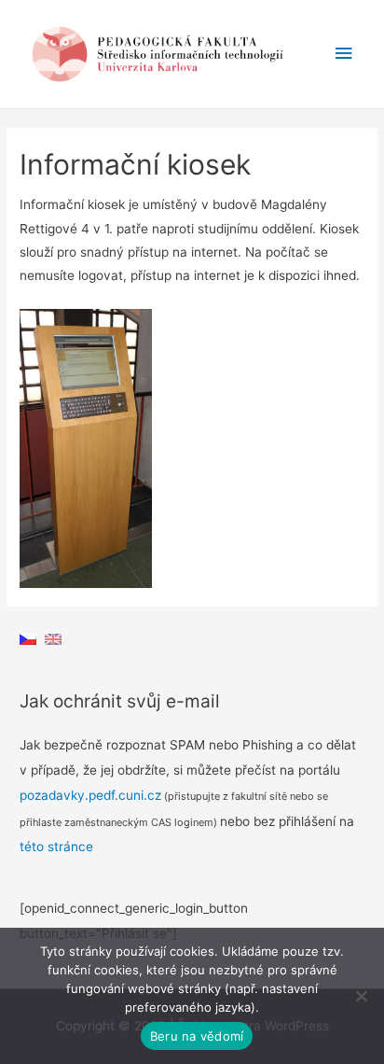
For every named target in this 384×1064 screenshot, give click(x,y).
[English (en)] (53, 638)
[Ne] (360, 996)
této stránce (56, 846)
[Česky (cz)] (28, 638)
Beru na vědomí (197, 1036)
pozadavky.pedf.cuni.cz (90, 795)
